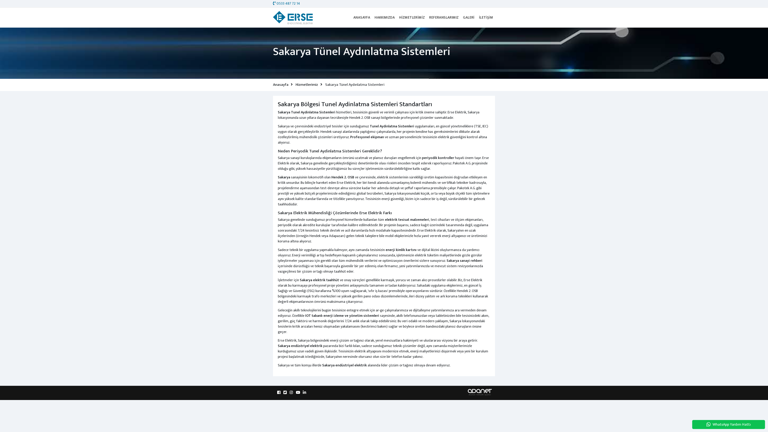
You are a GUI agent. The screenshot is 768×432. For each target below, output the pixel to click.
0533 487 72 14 (288, 4)
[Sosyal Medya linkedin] (304, 393)
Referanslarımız (444, 18)
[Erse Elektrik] (293, 17)
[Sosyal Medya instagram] (291, 393)
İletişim (486, 18)
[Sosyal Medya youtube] (298, 393)
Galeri (468, 18)
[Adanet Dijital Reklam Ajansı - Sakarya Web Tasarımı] (480, 392)
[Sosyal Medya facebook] (279, 393)
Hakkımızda (385, 18)
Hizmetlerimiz (412, 18)
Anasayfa (361, 18)
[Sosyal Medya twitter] (285, 393)
